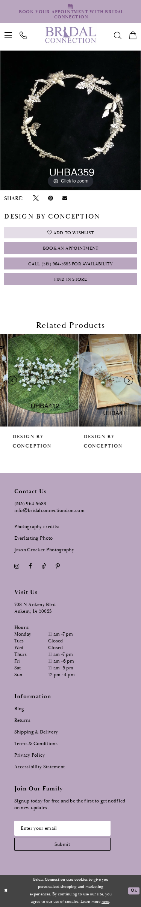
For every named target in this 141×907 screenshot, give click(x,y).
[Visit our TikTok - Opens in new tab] (43, 566)
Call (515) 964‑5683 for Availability (70, 264)
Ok (133, 891)
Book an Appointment (70, 248)
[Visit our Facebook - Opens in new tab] (30, 566)
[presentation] (35, 380)
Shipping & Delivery (36, 732)
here (105, 901)
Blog (19, 709)
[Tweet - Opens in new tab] (36, 198)
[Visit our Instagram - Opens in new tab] (17, 566)
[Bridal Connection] (70, 35)
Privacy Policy (29, 755)
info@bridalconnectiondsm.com (49, 510)
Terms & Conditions (36, 744)
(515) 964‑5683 (30, 504)
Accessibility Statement (39, 767)
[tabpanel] (70, 120)
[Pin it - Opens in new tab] (50, 198)
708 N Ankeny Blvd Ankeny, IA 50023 (35, 608)
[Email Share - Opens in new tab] (65, 198)
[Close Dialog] (6, 891)
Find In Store (70, 279)
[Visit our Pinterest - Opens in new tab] (57, 566)
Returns (22, 720)
